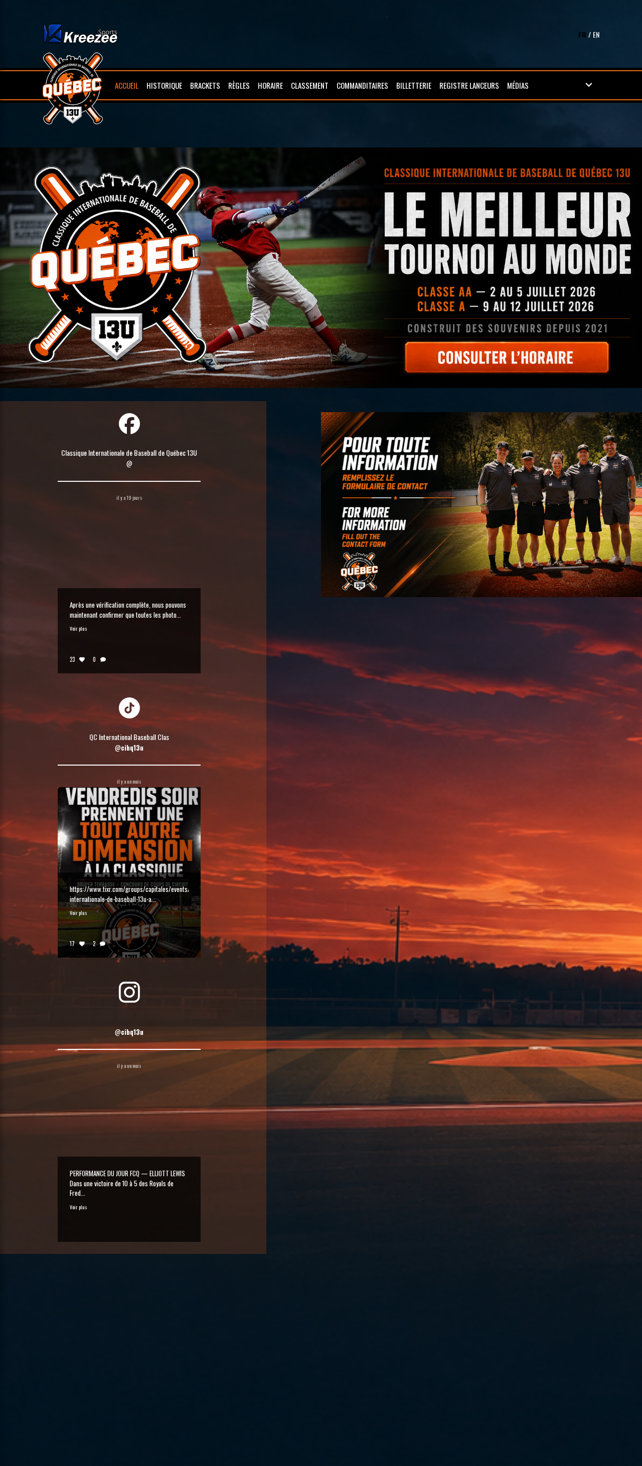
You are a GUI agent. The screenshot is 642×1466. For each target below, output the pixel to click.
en (596, 34)
